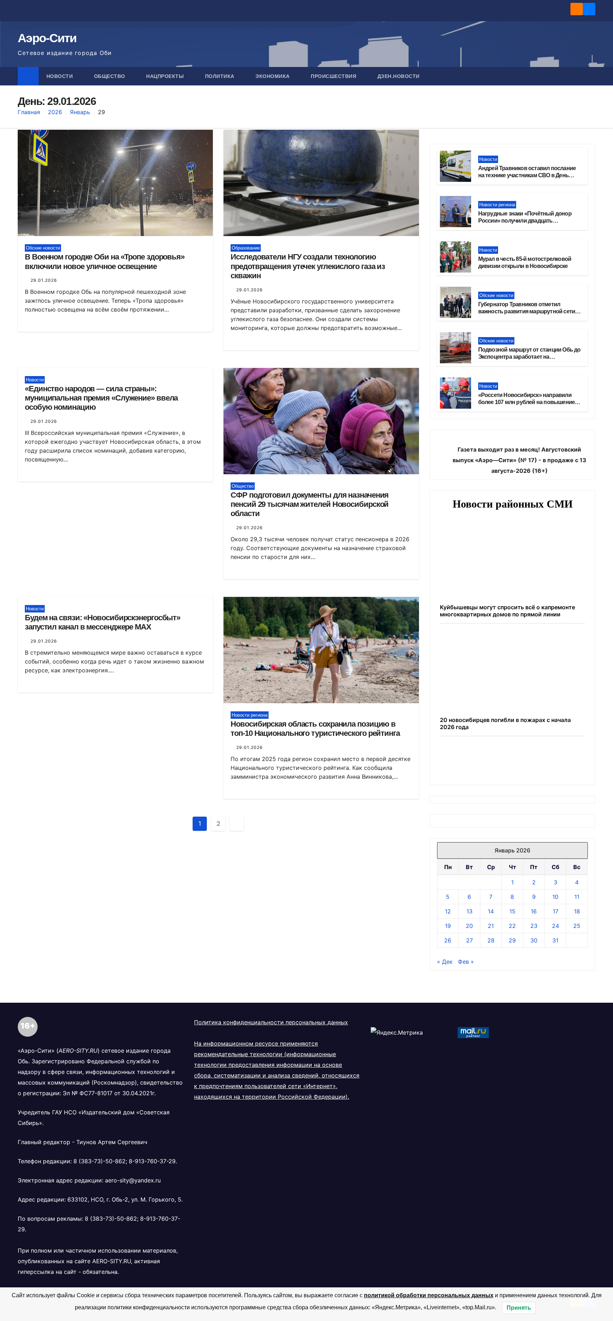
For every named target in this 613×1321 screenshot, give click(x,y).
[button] (590, 76)
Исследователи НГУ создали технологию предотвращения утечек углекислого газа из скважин (308, 266)
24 (555, 925)
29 (512, 940)
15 (512, 911)
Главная (29, 112)
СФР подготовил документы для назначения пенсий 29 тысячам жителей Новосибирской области (309, 504)
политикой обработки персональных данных (428, 1295)
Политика (220, 76)
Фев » (466, 961)
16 (534, 911)
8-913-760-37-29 (152, 1161)
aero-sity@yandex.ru (133, 1180)
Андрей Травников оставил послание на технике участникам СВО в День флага (527, 175)
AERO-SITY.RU (111, 1261)
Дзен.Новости (398, 76)
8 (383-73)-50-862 (99, 1161)
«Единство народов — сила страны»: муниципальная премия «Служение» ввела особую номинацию (101, 398)
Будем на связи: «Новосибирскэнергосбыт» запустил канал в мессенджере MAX (102, 622)
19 (448, 925)
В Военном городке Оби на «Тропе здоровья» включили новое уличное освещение (104, 261)
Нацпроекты (166, 76)
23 (533, 925)
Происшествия (334, 76)
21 (491, 925)
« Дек (445, 961)
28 (491, 940)
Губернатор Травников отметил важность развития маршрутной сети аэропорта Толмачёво (526, 311)
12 (448, 911)
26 (447, 940)
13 (469, 911)
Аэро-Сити (47, 38)
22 (512, 925)
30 (533, 940)
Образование (246, 248)
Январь (80, 112)
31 (555, 940)
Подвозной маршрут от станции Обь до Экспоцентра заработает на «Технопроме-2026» (529, 357)
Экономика (273, 76)
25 (576, 925)
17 (555, 911)
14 (491, 911)
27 (469, 940)
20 (469, 925)
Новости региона (249, 715)
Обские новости (43, 248)
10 (555, 896)
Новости (60, 76)
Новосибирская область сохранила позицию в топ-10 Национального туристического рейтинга (315, 729)
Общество (110, 76)
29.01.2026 (44, 280)
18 (577, 911)
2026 (55, 112)
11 (576, 896)
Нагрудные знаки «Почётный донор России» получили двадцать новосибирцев (524, 221)
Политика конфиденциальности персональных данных (271, 1022)
